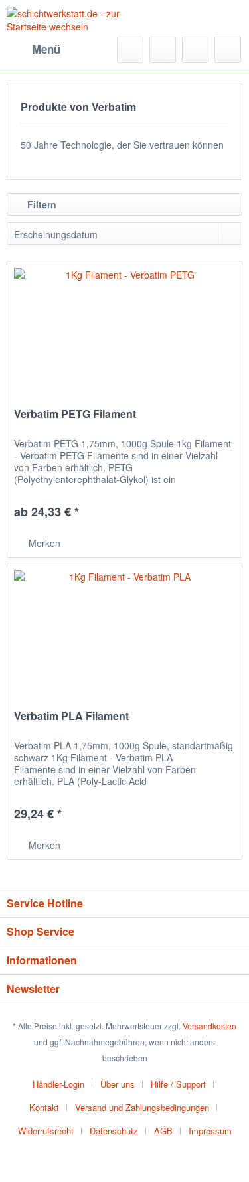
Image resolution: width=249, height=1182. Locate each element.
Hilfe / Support (178, 1084)
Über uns (117, 1084)
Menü (46, 49)
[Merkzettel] (162, 50)
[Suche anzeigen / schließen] (130, 50)
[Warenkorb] (227, 50)
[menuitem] (33, 50)
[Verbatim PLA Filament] (124, 630)
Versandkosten (209, 1025)
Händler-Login (58, 1084)
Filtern (40, 204)
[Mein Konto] (195, 50)
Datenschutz (114, 1130)
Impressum (210, 1130)
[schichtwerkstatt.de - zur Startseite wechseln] (66, 18)
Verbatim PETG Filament (75, 414)
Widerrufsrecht (46, 1130)
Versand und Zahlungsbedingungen (142, 1107)
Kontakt (44, 1107)
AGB (163, 1130)
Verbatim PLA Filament (71, 716)
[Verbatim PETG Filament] (124, 328)
